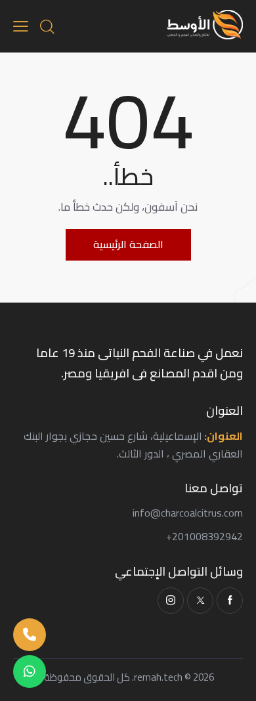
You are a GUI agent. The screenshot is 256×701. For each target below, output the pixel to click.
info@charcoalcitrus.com (188, 512)
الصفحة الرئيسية (128, 244)
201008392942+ (204, 536)
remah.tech (158, 677)
